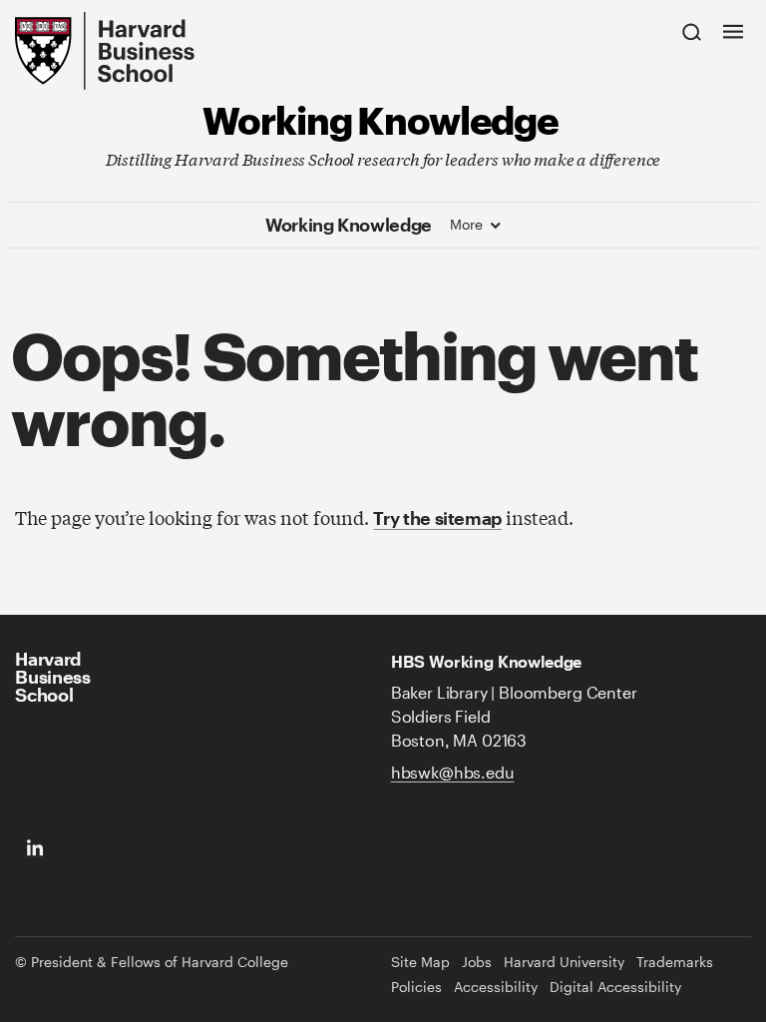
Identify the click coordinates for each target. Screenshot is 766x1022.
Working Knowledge (380, 119)
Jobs (477, 962)
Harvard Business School (52, 677)
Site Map (420, 962)
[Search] (692, 31)
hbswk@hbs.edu (453, 772)
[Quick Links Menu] (733, 31)
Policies (416, 987)
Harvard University (564, 962)
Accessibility (496, 987)
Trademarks (674, 962)
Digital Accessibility (615, 987)
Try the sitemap (437, 518)
